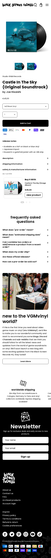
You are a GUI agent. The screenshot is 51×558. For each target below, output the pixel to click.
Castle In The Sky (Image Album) (35, 184)
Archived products (11, 500)
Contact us (7, 493)
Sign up (25, 456)
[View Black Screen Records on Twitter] (11, 534)
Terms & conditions (11, 518)
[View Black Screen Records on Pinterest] (18, 534)
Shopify (36, 541)
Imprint (6, 512)
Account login (9, 503)
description (7, 158)
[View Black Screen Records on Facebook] (4, 534)
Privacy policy (9, 515)
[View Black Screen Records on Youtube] (32, 534)
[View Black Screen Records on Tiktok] (39, 534)
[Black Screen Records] (17, 5)
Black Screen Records (16, 541)
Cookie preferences (12, 525)
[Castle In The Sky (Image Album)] (13, 188)
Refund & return (10, 522)
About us (6, 490)
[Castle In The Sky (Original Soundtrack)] (19, 66)
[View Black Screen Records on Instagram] (25, 534)
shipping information (12, 164)
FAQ (4, 496)
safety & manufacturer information (19, 169)
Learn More (25, 361)
